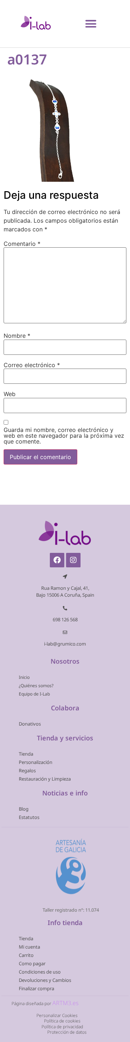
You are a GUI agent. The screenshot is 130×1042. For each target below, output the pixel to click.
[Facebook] (57, 560)
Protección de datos (67, 1032)
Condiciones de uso (40, 972)
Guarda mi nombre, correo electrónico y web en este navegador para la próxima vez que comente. (64, 435)
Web (10, 394)
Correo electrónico (32, 365)
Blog (24, 809)
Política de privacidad (62, 1026)
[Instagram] (73, 560)
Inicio (24, 677)
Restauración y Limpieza (45, 779)
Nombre (17, 336)
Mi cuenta (29, 947)
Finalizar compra (36, 988)
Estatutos (29, 817)
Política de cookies (62, 1021)
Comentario (22, 244)
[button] (91, 23)
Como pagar (32, 963)
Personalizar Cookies (57, 1015)
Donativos (30, 723)
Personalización (35, 762)
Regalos (27, 770)
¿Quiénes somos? (36, 685)
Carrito (26, 955)
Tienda (26, 754)
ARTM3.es (65, 1003)
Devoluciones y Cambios (45, 980)
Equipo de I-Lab (34, 694)
